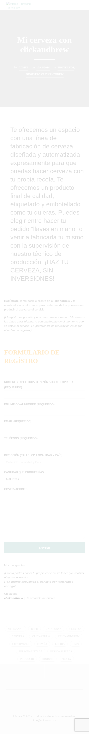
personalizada (61, 651)
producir (27, 659)
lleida (60, 644)
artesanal (15, 629)
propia (66, 659)
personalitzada (30, 651)
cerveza (18, 636)
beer (34, 629)
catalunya (53, 629)
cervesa (75, 629)
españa (42, 644)
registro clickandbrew (45, 74)
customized (20, 644)
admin (23, 67)
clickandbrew (68, 636)
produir (48, 659)
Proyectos (66, 67)
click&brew (41, 636)
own (76, 644)
